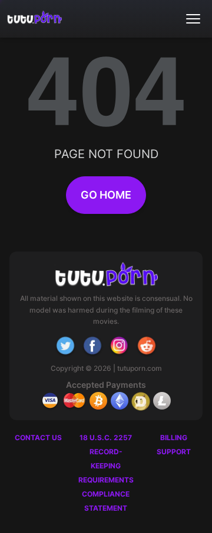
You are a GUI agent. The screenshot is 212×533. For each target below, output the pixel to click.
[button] (193, 19)
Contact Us (38, 437)
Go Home (106, 195)
